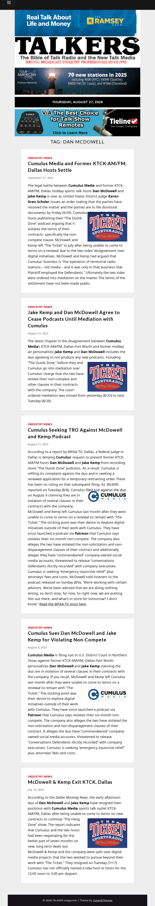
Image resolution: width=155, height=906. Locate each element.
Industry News (40, 158)
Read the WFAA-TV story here (62, 604)
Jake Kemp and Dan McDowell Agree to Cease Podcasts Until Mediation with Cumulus (74, 318)
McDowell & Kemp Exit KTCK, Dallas (70, 782)
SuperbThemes (102, 900)
